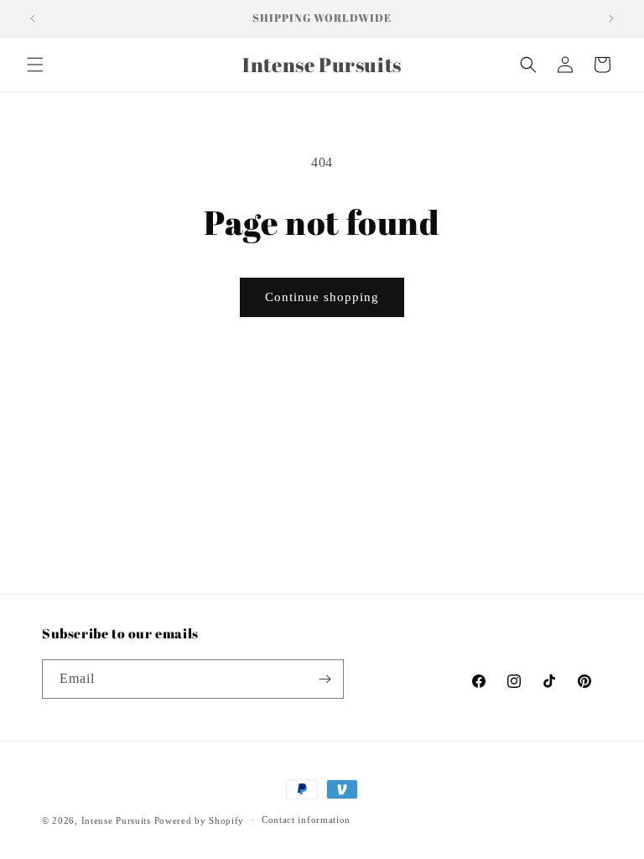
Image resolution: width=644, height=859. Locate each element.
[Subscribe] (324, 679)
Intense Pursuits (116, 820)
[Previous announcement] (32, 18)
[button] (35, 64)
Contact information (306, 820)
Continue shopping (322, 297)
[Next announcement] (611, 18)
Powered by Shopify (199, 820)
